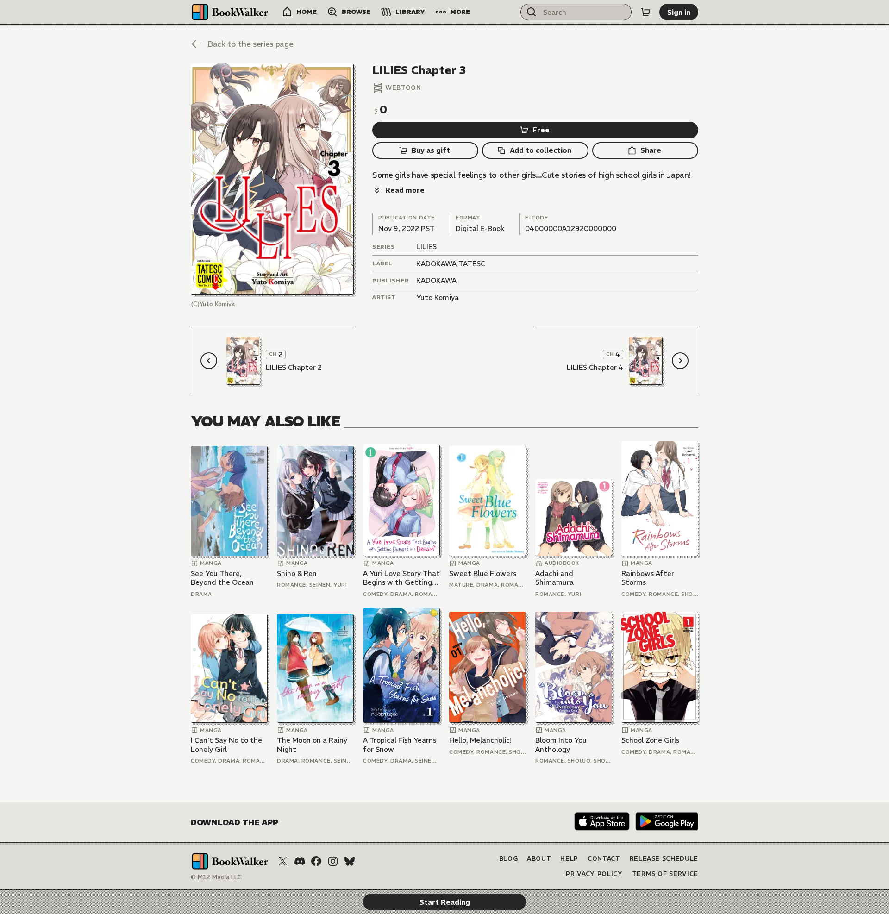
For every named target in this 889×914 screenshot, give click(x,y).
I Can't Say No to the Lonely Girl (226, 745)
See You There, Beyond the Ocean (222, 578)
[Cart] (645, 12)
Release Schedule (664, 859)
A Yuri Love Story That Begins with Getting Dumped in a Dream (401, 578)
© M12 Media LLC (216, 877)
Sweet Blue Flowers (482, 573)
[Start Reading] (272, 179)
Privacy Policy (594, 874)
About (539, 859)
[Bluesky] (349, 861)
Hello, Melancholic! (480, 740)
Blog (508, 859)
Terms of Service (665, 874)
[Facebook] (316, 861)
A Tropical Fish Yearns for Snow (399, 745)
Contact (604, 859)
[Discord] (299, 861)
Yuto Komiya (437, 297)
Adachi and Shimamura (554, 578)
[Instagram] (332, 861)
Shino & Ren (297, 573)
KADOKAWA (436, 280)
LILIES (426, 246)
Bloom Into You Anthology (561, 745)
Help (569, 859)
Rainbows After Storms (647, 578)
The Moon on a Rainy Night (312, 745)
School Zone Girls (650, 740)
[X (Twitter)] (282, 861)
